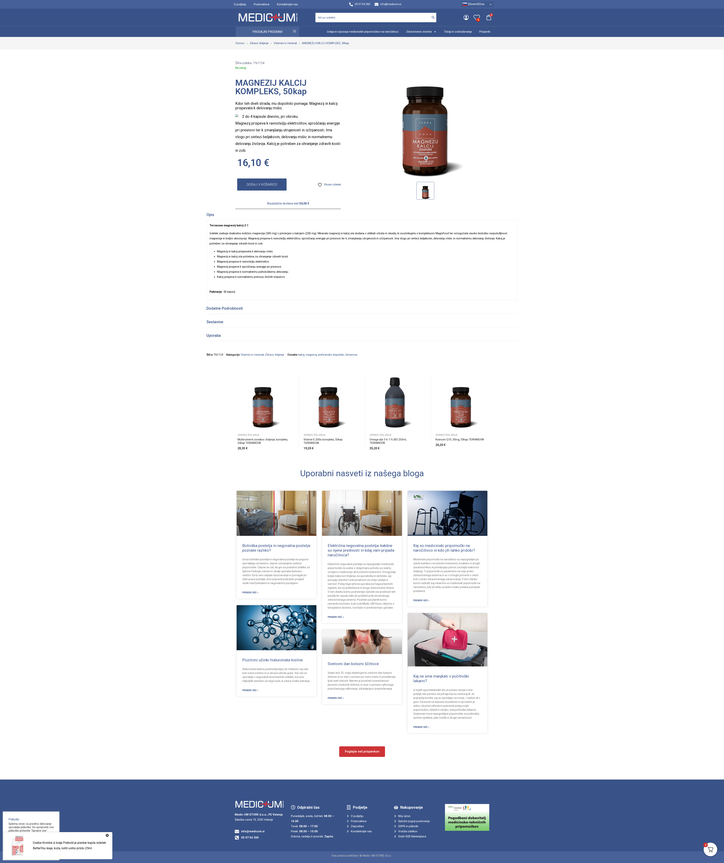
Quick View (288, 378)
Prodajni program (267, 32)
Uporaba (213, 335)
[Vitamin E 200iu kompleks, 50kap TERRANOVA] (329, 402)
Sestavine (214, 322)
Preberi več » (250, 592)
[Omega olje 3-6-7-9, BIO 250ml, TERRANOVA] (395, 402)
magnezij (311, 354)
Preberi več (288, 446)
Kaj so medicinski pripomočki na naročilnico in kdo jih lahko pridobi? (444, 548)
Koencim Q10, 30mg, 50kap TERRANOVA (460, 439)
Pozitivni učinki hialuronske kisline (272, 660)
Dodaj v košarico (262, 184)
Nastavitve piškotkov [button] (22, 843)
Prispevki (484, 31)
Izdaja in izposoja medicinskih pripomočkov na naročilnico (363, 31)
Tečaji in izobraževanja (458, 31)
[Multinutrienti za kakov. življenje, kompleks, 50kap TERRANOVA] (263, 402)
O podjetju (240, 4)
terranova (351, 354)
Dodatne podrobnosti (224, 308)
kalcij (301, 354)
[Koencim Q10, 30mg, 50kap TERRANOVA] (461, 402)
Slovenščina (475, 4)
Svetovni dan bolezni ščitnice (353, 664)
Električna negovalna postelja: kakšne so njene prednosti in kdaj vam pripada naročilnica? (361, 550)
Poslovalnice (261, 4)
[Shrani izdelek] (288, 387)
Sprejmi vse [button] (18, 850)
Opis (210, 214)
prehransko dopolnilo (331, 354)
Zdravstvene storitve (419, 31)
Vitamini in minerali (252, 354)
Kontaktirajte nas (287, 4)
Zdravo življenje (274, 354)
